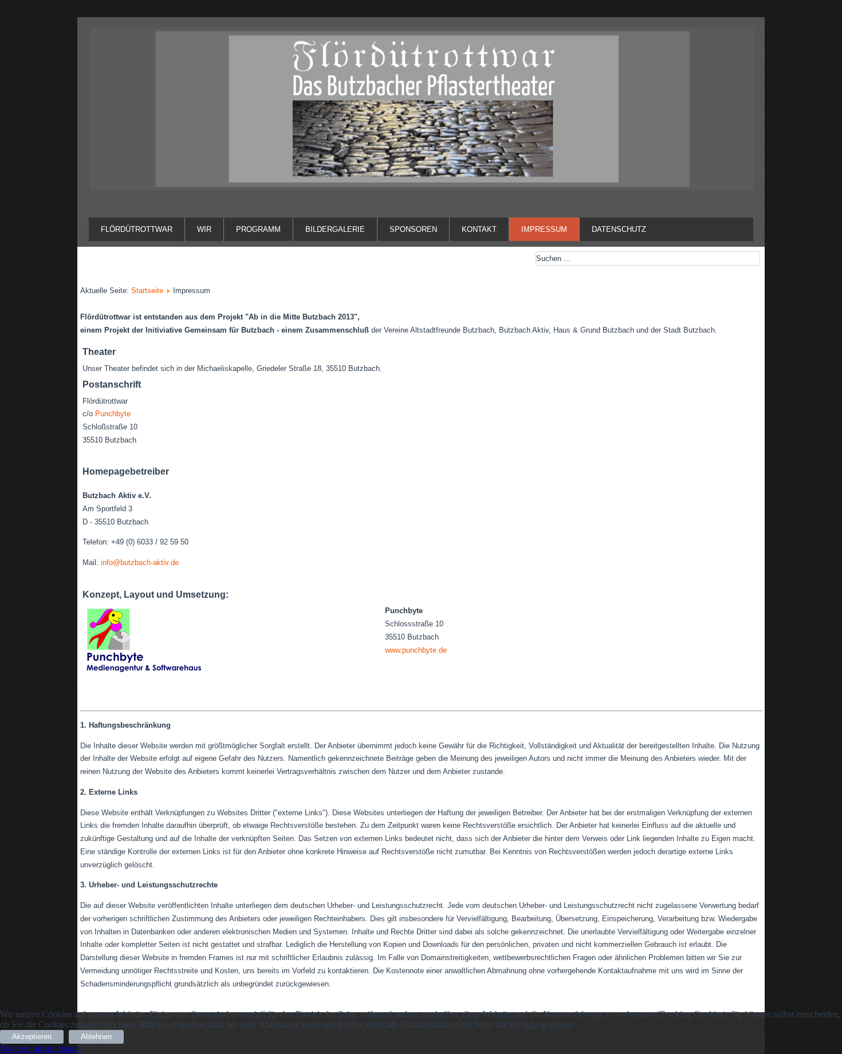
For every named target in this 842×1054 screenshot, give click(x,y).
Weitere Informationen (40, 1048)
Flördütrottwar (136, 229)
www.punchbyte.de (416, 650)
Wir (204, 229)
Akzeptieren (32, 1036)
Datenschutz (619, 229)
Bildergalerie (335, 229)
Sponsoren (413, 229)
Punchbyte (113, 413)
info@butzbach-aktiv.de (140, 562)
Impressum (544, 229)
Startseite (147, 290)
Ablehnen (96, 1036)
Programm (258, 229)
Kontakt (479, 229)
